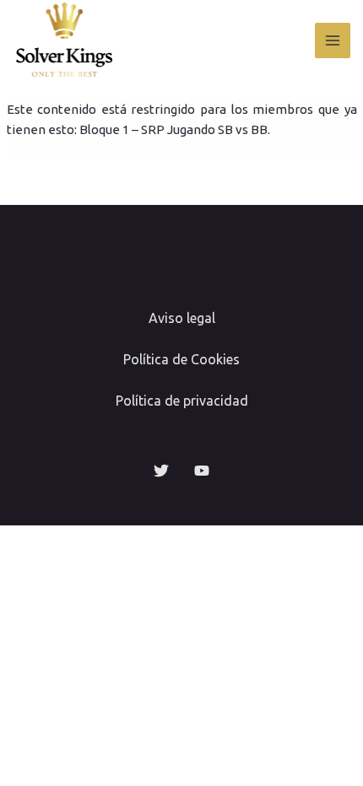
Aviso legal (182, 318)
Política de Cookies (181, 359)
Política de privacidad (182, 400)
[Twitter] (161, 470)
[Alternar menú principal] (333, 41)
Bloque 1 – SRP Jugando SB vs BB (173, 129)
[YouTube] (201, 470)
